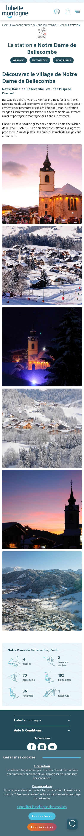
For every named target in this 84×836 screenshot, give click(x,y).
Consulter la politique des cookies (42, 807)
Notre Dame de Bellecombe (40, 25)
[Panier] (68, 11)
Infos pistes (63, 60)
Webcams (18, 60)
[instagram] (42, 747)
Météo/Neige (40, 60)
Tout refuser (42, 816)
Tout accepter (42, 827)
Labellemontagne (12, 25)
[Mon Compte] (57, 11)
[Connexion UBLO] (4, 833)
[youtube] (52, 747)
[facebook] (31, 747)
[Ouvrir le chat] (72, 824)
